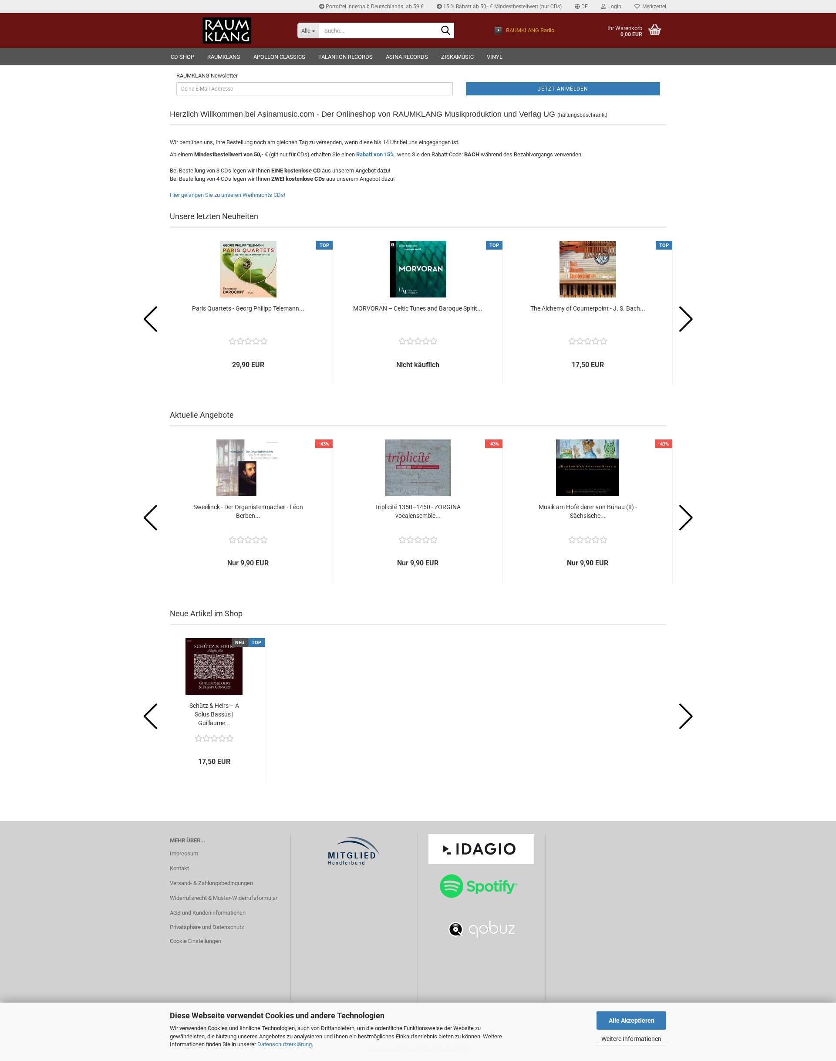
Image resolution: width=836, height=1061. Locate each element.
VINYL (494, 57)
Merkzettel (653, 6)
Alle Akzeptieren (631, 1020)
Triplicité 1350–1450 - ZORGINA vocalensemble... (418, 511)
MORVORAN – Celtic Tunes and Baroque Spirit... (417, 308)
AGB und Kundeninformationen (208, 912)
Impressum (184, 853)
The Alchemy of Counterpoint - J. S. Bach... (587, 308)
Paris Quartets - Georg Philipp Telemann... (248, 308)
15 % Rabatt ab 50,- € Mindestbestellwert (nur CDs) (502, 6)
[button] (581, 6)
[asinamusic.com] (227, 30)
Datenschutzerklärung (284, 1044)
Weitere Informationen (631, 1038)
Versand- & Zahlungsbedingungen (211, 883)
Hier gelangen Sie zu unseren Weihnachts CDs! (227, 195)
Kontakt (179, 868)
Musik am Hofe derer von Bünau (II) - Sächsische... (588, 511)
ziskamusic (457, 57)
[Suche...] (446, 31)
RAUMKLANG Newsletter (207, 75)
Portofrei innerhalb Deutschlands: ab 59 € (374, 6)
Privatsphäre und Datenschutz (207, 927)
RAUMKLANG (223, 57)
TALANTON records (345, 57)
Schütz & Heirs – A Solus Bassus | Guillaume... (214, 714)
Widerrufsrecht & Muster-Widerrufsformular (223, 898)
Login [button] (613, 6)
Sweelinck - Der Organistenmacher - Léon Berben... (248, 511)
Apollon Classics (279, 57)
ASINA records (407, 57)
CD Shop (182, 57)
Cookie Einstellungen (195, 941)
